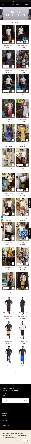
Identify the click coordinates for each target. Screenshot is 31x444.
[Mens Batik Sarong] (8, 34)
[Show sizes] (13, 41)
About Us (4, 413)
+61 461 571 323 (15, 390)
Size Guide (4, 420)
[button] (3, 4)
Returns (4, 418)
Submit (25, 400)
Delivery (4, 415)
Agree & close (16, 440)
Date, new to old (15, 22)
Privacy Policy (5, 425)
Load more (15, 379)
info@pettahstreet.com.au (18, 1)
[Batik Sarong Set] (8, 108)
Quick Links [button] (5, 409)
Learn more (6, 440)
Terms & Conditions (7, 423)
